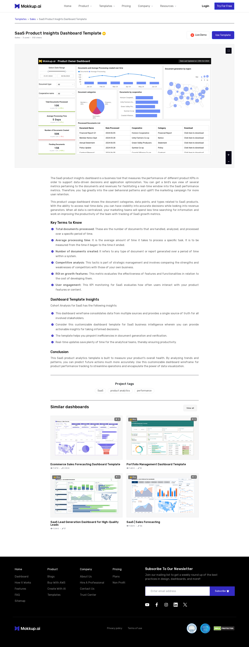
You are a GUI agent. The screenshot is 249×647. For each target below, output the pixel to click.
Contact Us (87, 588)
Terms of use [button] (135, 628)
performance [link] (144, 390)
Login (205, 6)
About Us (86, 576)
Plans (116, 576)
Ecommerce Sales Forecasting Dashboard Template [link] (85, 464)
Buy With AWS (56, 582)
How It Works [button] (23, 582)
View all (190, 408)
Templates (53, 594)
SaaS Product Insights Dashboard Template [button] (63, 19)
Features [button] (20, 588)
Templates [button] (21, 19)
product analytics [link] (120, 390)
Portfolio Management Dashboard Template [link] (156, 464)
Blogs (51, 576)
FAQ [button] (17, 595)
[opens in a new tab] (147, 605)
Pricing (126, 6)
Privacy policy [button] (114, 628)
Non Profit (119, 582)
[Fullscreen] (229, 51)
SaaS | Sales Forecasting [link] (143, 521)
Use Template (223, 35)
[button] (85, 6)
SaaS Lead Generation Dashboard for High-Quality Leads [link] (84, 523)
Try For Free (224, 6)
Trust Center (88, 594)
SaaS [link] (100, 390)
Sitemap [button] (20, 601)
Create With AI (56, 588)
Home (67, 6)
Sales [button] (33, 19)
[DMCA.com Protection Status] (224, 628)
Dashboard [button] (21, 576)
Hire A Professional (92, 582)
